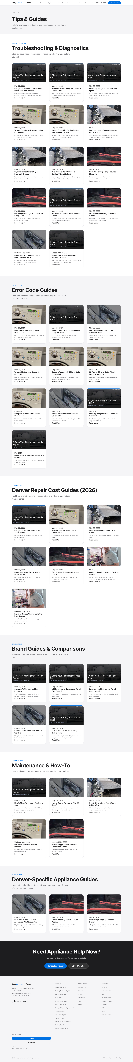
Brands (57, 3)
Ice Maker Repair (60, 1011)
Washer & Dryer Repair (61, 1028)
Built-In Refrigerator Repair (63, 1021)
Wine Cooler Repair (60, 1004)
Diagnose (50, 3)
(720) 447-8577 (101, 3)
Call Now (31, 1038)
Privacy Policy (107, 1058)
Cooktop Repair (59, 1025)
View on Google (21, 1001)
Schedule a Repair (55, 966)
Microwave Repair (60, 1015)
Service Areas (66, 3)
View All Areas (82, 1008)
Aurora (80, 1001)
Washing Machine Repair (62, 991)
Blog (80, 3)
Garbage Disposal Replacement (64, 1008)
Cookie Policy (117, 1058)
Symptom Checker (107, 1001)
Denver (80, 991)
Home (14, 12)
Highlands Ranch (83, 987)
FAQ (85, 3)
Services (42, 3)
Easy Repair (21, 3)
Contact (91, 3)
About (74, 3)
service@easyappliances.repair (21, 993)
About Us (104, 987)
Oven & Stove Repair (61, 1001)
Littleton (80, 994)
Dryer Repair (58, 997)
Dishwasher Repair (60, 994)
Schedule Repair (114, 3)
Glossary (104, 1004)
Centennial (81, 997)
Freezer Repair (59, 1018)
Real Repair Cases (107, 991)
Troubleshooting (106, 997)
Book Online (31, 1042)
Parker (80, 1004)
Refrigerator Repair (60, 987)
